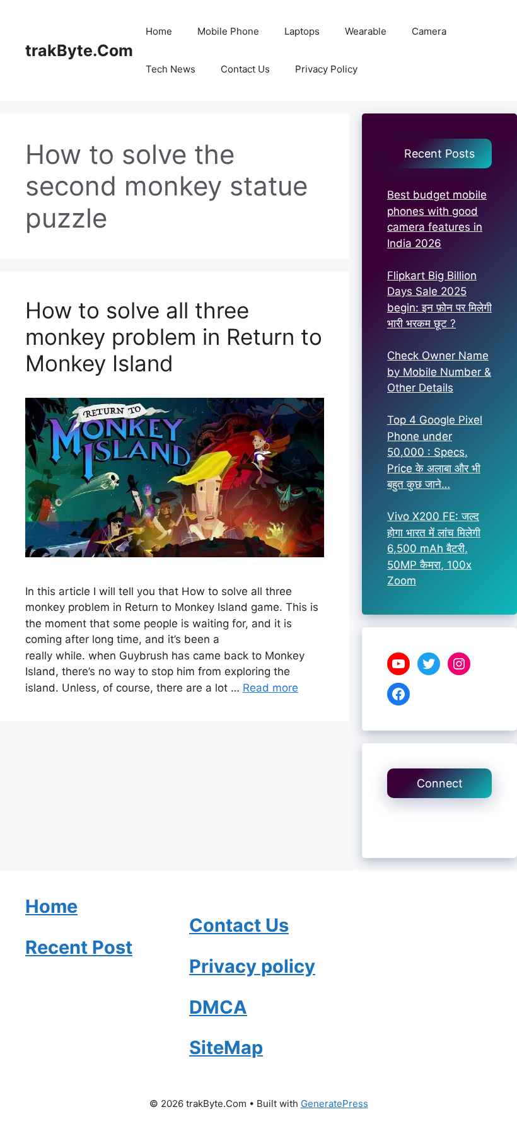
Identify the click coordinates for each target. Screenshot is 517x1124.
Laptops (302, 31)
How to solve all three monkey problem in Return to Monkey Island (173, 336)
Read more (270, 687)
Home (159, 31)
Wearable (365, 31)
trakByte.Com (79, 50)
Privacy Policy (326, 69)
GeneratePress (334, 1104)
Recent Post (78, 947)
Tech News (170, 69)
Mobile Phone (228, 31)
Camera (429, 31)
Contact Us (245, 69)
